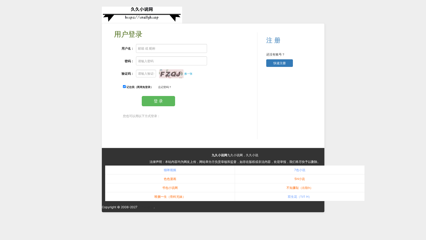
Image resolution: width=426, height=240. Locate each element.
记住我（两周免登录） (139, 87)
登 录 (158, 101)
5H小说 (299, 179)
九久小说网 (219, 155)
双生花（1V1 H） (300, 196)
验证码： (128, 73)
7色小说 (299, 170)
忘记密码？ (165, 87)
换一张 (188, 73)
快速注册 (279, 63)
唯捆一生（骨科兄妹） (169, 196)
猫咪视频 (170, 170)
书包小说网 (170, 188)
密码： (129, 61)
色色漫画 (170, 179)
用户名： (128, 48)
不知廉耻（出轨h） (299, 188)
